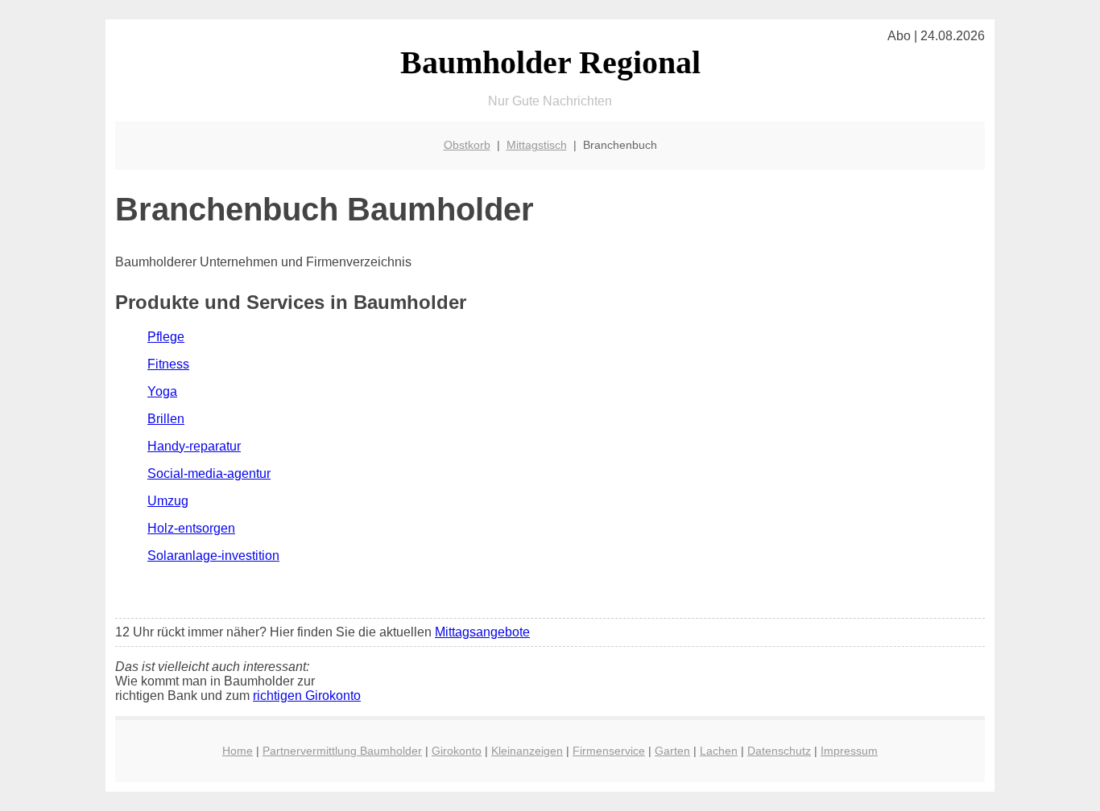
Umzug (167, 501)
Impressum (849, 750)
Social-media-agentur (209, 473)
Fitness (168, 364)
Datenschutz (779, 750)
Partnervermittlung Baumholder (342, 750)
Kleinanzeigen (527, 750)
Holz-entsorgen (191, 528)
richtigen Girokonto (307, 695)
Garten (672, 750)
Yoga (162, 391)
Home (237, 750)
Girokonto (457, 750)
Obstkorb (467, 144)
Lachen (719, 750)
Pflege (165, 337)
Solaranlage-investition (213, 555)
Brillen (165, 419)
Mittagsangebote (482, 632)
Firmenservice (609, 750)
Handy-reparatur (194, 446)
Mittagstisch (537, 144)
